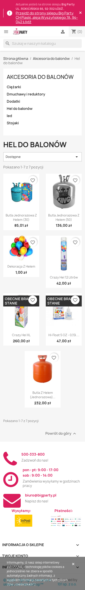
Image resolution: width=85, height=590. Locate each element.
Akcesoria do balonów (40, 77)
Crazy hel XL (21, 335)
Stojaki (13, 123)
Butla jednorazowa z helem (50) (63, 217)
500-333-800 (33, 454)
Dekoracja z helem (21, 266)
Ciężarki (14, 87)
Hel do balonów (19, 108)
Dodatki (13, 101)
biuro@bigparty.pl (40, 495)
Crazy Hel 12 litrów (64, 277)
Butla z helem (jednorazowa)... (42, 395)
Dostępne (42, 156)
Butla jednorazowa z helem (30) (21, 217)
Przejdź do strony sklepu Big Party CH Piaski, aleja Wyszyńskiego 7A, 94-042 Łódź (47, 17)
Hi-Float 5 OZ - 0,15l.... (63, 335)
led (9, 115)
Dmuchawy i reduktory (26, 94)
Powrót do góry (61, 433)
